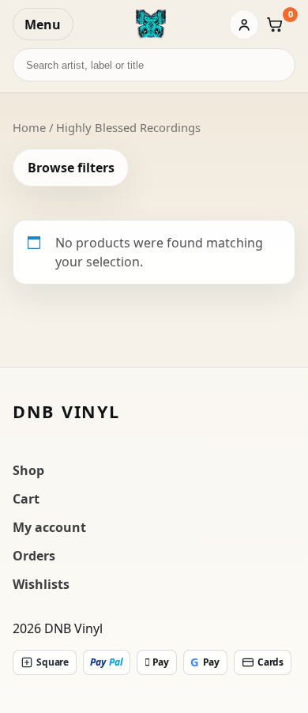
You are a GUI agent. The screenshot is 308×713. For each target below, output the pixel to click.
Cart (26, 498)
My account (49, 527)
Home (29, 127)
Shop (28, 470)
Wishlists (41, 584)
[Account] (244, 24)
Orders (34, 555)
